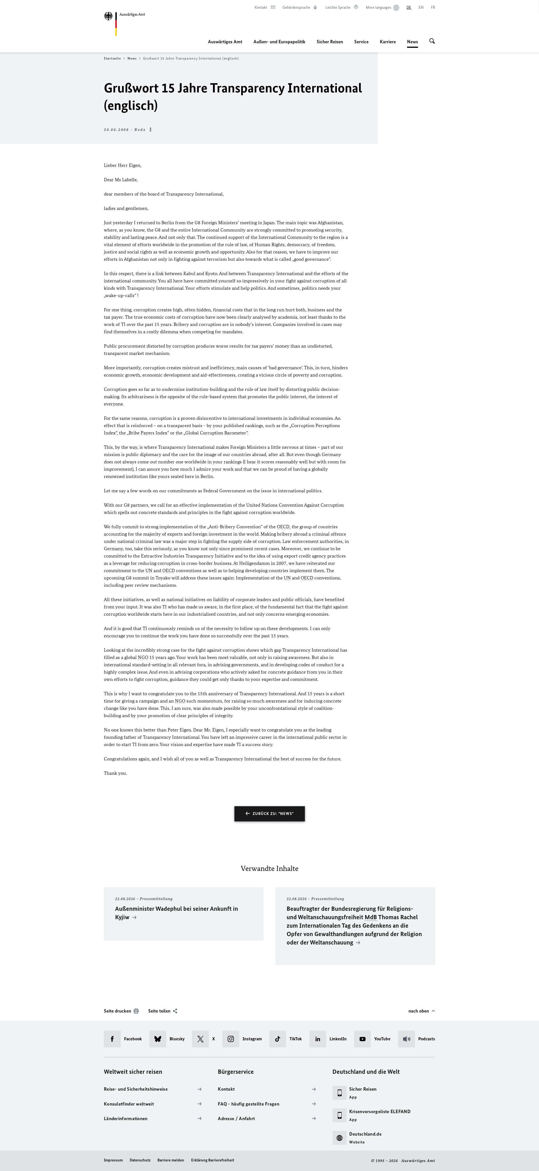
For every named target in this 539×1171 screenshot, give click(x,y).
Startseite (112, 58)
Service (361, 41)
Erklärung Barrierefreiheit (212, 1160)
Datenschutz (140, 1160)
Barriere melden (170, 1160)
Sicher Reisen (330, 41)
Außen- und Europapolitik (279, 41)
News (412, 43)
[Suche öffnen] (432, 41)
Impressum (113, 1160)
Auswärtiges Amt (225, 41)
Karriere (388, 41)
